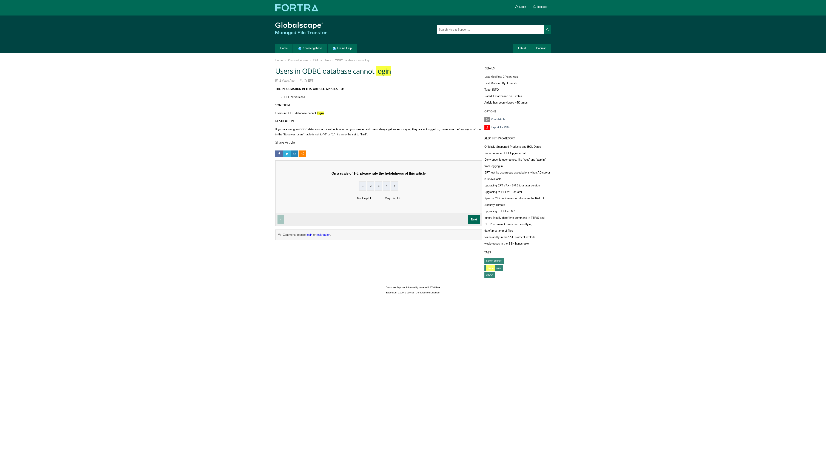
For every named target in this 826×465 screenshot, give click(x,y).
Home (279, 60)
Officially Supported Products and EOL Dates (512, 146)
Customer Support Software (400, 287)
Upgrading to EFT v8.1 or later (503, 192)
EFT (315, 60)
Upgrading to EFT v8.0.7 (499, 211)
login (309, 234)
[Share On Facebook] (279, 153)
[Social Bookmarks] (302, 153)
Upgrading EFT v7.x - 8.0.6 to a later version (512, 185)
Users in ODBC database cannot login (347, 60)
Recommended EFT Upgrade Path (505, 153)
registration (323, 234)
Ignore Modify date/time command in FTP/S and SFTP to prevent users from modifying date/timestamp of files (514, 224)
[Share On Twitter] (287, 153)
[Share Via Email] (294, 153)
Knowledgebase (298, 60)
